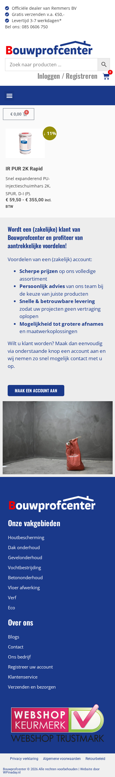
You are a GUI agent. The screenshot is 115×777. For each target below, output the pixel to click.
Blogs (13, 637)
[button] (9, 96)
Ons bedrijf (19, 657)
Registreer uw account (30, 667)
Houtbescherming (26, 537)
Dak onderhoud (24, 547)
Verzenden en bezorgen (32, 687)
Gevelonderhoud (25, 557)
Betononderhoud (25, 577)
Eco (11, 607)
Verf (12, 597)
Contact (15, 647)
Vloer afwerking (24, 587)
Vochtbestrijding (24, 567)
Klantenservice (22, 677)
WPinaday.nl (12, 772)
